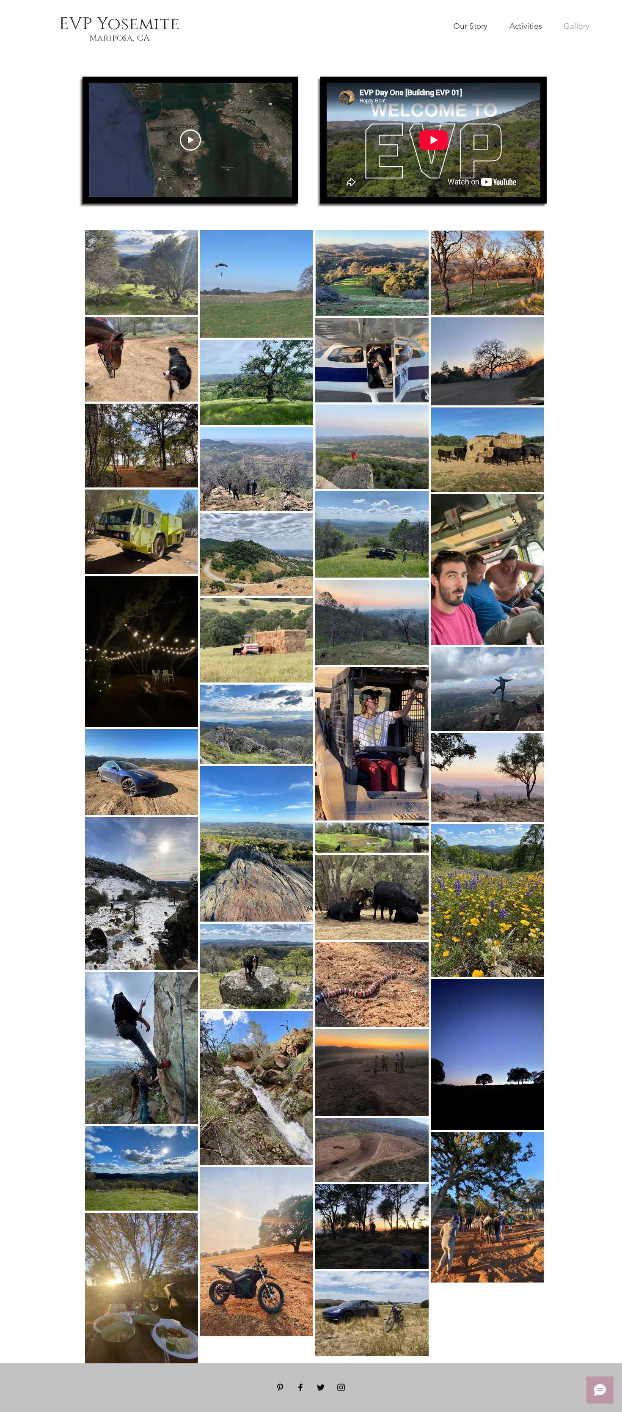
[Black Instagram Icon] (341, 1387)
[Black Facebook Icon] (300, 1387)
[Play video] (190, 140)
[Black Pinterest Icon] (280, 1387)
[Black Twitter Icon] (321, 1387)
